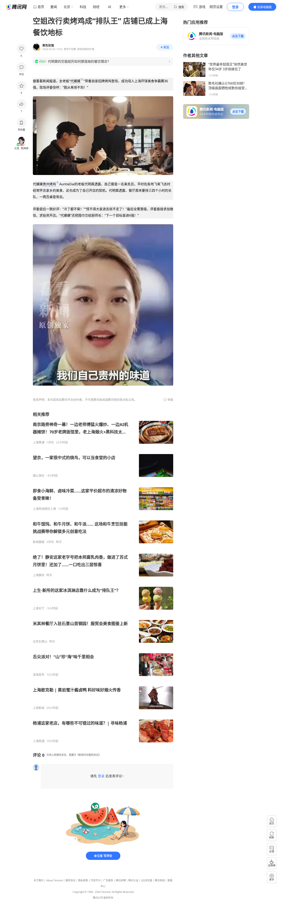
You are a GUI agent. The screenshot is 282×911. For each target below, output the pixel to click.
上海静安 (38, 575)
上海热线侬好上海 (44, 508)
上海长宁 (38, 608)
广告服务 (108, 880)
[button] (238, 36)
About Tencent (54, 880)
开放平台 (96, 880)
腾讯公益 (133, 880)
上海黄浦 (38, 442)
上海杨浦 (38, 741)
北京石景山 (40, 641)
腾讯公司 (98, 897)
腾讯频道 (160, 880)
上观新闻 (38, 707)
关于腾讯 (39, 880)
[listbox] (103, 577)
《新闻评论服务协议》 (88, 755)
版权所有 (108, 897)
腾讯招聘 (121, 880)
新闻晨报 (38, 541)
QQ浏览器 (146, 880)
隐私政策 (83, 880)
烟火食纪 (38, 475)
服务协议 (70, 880)
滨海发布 (38, 674)
